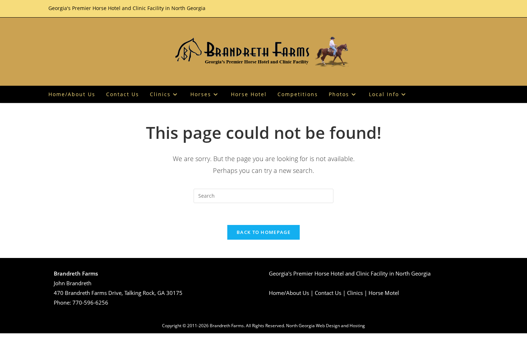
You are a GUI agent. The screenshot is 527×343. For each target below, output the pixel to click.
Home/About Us (289, 292)
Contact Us (328, 292)
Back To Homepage (263, 232)
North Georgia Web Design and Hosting (325, 326)
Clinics (355, 292)
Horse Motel (384, 292)
